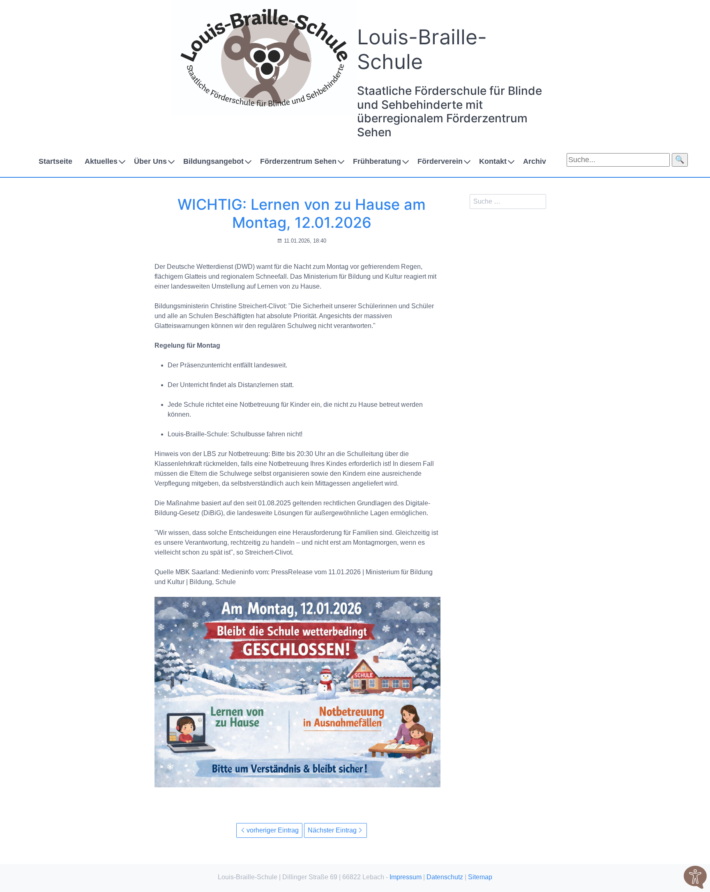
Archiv (534, 161)
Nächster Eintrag (332, 830)
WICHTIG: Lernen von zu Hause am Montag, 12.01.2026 (302, 213)
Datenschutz (444, 877)
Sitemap (480, 877)
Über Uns (150, 161)
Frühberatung (377, 161)
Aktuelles (101, 161)
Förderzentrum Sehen (298, 161)
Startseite (55, 161)
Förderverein (440, 161)
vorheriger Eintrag (273, 830)
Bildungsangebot (213, 161)
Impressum (406, 877)
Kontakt (493, 161)
